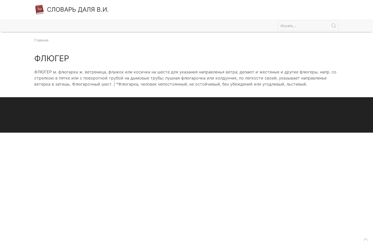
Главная (41, 40)
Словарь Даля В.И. (78, 9)
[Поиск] (334, 26)
